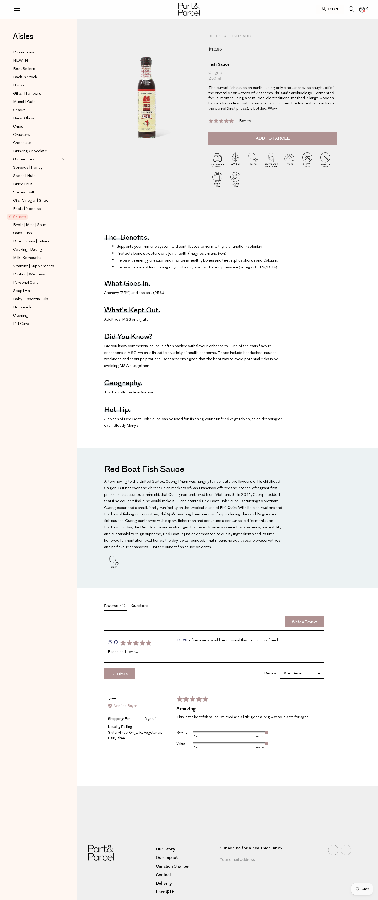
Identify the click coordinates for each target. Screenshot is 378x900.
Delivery (164, 883)
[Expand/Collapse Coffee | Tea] (62, 159)
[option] (147, 107)
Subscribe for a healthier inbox (251, 848)
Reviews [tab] (114, 605)
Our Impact (167, 858)
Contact (163, 875)
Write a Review (304, 622)
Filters (122, 674)
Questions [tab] (139, 605)
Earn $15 (165, 892)
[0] (362, 9)
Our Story (165, 849)
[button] (229, 120)
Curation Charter (172, 866)
